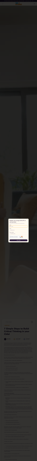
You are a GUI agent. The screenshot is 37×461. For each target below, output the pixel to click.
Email (10, 228)
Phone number (12, 232)
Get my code (18, 240)
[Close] (27, 219)
